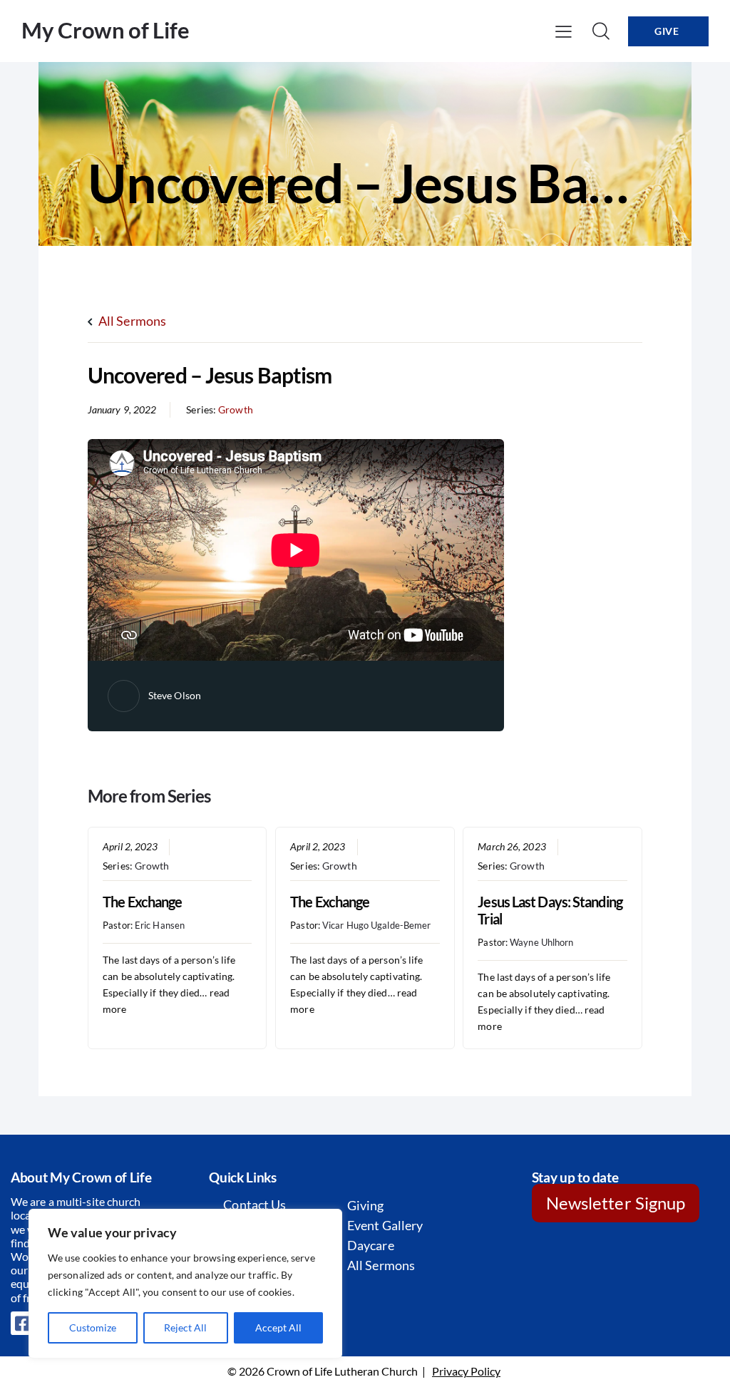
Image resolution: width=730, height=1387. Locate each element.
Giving (365, 1205)
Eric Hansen (160, 925)
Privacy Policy (466, 1371)
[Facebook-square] (23, 1323)
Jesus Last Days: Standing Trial (550, 910)
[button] (563, 30)
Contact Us (254, 1204)
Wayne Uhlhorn (541, 942)
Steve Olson (174, 695)
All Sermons (131, 321)
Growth (235, 409)
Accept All (278, 1327)
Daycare (370, 1245)
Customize (92, 1327)
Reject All (185, 1327)
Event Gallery (385, 1225)
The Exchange (142, 901)
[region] (185, 1283)
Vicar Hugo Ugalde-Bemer (376, 925)
